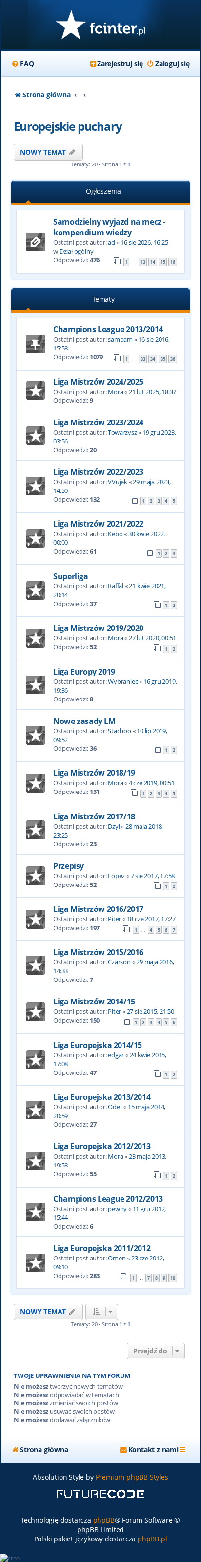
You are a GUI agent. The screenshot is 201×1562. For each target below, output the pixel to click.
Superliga (70, 576)
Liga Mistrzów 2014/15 (94, 1001)
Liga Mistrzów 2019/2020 (98, 628)
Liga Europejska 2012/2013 (101, 1146)
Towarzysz (122, 432)
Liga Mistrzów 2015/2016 (98, 952)
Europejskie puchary (67, 126)
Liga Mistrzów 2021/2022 (98, 523)
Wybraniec (123, 681)
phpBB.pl (152, 1538)
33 (143, 359)
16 (172, 262)
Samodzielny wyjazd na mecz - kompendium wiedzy (109, 227)
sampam (120, 339)
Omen (116, 1258)
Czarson (119, 961)
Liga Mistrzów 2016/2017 (98, 909)
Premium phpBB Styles (132, 1477)
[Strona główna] (100, 25)
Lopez (116, 875)
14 (152, 262)
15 (163, 262)
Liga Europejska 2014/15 (97, 1045)
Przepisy (68, 866)
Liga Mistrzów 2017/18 (94, 816)
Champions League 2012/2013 (108, 1198)
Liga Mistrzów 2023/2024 (98, 422)
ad (111, 242)
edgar (116, 1054)
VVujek (117, 481)
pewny (117, 1208)
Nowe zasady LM (84, 721)
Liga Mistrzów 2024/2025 (98, 381)
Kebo (115, 533)
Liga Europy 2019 (84, 671)
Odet (115, 1106)
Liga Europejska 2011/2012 (101, 1248)
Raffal (115, 586)
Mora (115, 391)
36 (172, 359)
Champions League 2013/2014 (108, 329)
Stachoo (119, 730)
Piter (114, 918)
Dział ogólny (77, 251)
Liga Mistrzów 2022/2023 (98, 471)
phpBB (104, 1520)
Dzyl (114, 826)
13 (143, 262)
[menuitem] (22, 63)
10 (172, 1278)
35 (163, 359)
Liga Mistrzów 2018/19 (94, 773)
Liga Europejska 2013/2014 (101, 1097)
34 (152, 359)
